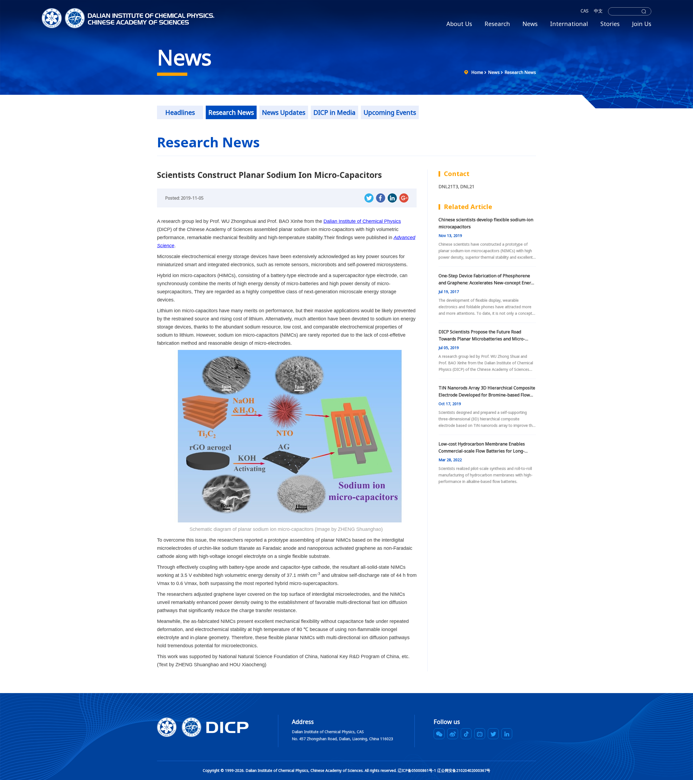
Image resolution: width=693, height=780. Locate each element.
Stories (610, 24)
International (569, 24)
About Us (459, 24)
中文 (598, 11)
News (530, 24)
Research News (520, 72)
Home (477, 72)
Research (497, 24)
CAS (585, 11)
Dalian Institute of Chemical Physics (362, 221)
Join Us (641, 24)
